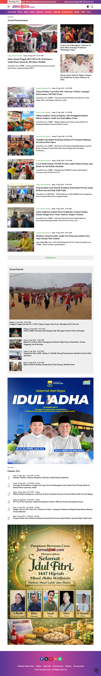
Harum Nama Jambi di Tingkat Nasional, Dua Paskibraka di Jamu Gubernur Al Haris (76, 77)
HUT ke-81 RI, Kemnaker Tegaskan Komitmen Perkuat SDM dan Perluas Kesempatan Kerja (48, 502)
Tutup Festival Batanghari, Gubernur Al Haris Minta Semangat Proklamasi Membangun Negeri (75, 47)
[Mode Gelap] (88, 7)
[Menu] (9, 6)
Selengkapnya (50, 258)
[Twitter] (46, 659)
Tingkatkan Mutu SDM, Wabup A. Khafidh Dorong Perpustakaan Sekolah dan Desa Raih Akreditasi (57, 354)
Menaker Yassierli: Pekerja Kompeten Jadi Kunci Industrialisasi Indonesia (41, 478)
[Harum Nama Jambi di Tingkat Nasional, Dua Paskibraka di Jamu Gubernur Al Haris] (76, 63)
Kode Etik (47, 666)
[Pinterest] (51, 659)
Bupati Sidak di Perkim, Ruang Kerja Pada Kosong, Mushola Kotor (49, 364)
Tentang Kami (78, 666)
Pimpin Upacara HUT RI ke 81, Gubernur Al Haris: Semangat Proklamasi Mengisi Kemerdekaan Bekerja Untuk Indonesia (53, 510)
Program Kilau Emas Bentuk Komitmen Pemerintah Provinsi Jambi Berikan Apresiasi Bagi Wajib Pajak (52, 518)
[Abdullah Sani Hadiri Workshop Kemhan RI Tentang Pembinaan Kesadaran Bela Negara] (21, 145)
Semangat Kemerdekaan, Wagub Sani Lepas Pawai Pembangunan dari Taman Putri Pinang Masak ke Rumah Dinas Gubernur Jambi (51, 486)
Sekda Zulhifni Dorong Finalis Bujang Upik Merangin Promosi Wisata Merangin (54, 331)
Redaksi (68, 666)
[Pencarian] (92, 7)
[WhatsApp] (60, 659)
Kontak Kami (58, 666)
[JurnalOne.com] (22, 6)
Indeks (38, 666)
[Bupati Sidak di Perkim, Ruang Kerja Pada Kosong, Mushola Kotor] (15, 366)
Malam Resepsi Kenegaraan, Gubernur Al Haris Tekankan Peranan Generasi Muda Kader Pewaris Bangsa (53, 494)
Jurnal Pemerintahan (15, 56)
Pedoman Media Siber (25, 666)
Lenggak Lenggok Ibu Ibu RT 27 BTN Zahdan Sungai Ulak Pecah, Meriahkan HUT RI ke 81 (44, 324)
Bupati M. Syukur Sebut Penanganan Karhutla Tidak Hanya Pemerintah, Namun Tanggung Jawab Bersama (54, 343)
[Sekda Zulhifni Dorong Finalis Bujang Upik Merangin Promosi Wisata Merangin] (15, 332)
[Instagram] (55, 659)
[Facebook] (42, 659)
